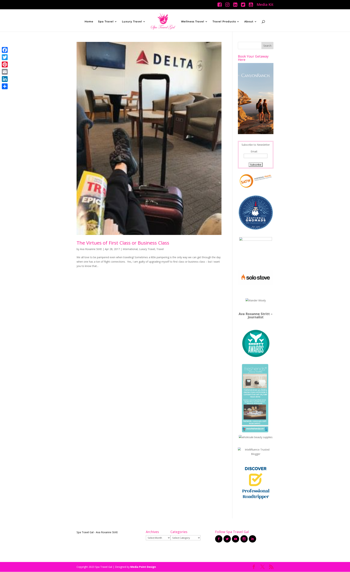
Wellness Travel (192, 21)
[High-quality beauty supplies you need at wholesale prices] (256, 437)
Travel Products (224, 21)
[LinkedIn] (4, 79)
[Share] (4, 86)
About (248, 21)
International (130, 249)
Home (89, 21)
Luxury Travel (132, 21)
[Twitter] (4, 57)
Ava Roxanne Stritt (91, 249)
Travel (160, 249)
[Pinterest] (4, 64)
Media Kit (265, 5)
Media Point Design (143, 567)
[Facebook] (4, 50)
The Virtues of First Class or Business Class (123, 242)
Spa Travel (106, 21)
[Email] (4, 71)
